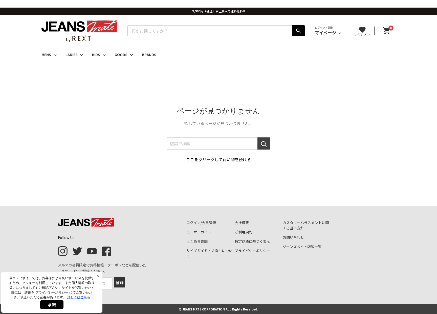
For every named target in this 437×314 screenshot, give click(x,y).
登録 (120, 282)
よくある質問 (197, 241)
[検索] (298, 30)
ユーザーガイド (198, 231)
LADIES (71, 54)
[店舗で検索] (263, 143)
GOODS (121, 54)
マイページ (326, 32)
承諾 (52, 304)
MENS (46, 54)
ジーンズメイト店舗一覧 (302, 246)
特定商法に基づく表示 (252, 241)
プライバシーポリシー (252, 250)
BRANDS (149, 54)
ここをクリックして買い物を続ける (218, 159)
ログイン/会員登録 (201, 222)
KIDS (96, 54)
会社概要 (242, 222)
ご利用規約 (243, 231)
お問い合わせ (293, 237)
